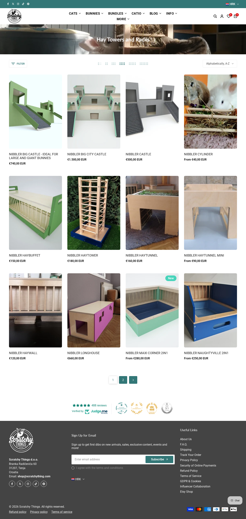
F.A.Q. (183, 444)
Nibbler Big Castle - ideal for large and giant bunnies (33, 156)
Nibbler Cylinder (198, 154)
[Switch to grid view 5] (132, 64)
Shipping (185, 449)
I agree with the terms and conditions (99, 468)
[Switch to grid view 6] (144, 64)
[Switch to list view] (99, 64)
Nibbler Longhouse (83, 353)
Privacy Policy (189, 460)
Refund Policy (189, 470)
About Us (186, 439)
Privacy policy (39, 512)
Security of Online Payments (198, 465)
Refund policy (17, 512)
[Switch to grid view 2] (106, 64)
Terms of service (61, 512)
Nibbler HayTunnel (142, 255)
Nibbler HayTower (82, 255)
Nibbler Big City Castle (86, 154)
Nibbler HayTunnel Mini (204, 255)
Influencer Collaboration (195, 486)
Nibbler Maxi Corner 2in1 (147, 353)
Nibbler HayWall (23, 353)
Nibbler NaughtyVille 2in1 (206, 353)
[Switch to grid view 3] (114, 64)
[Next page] (133, 380)
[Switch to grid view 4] (122, 64)
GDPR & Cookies (190, 481)
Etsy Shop (186, 491)
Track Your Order (190, 455)
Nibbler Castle (138, 154)
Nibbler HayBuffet (24, 255)
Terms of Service (190, 476)
